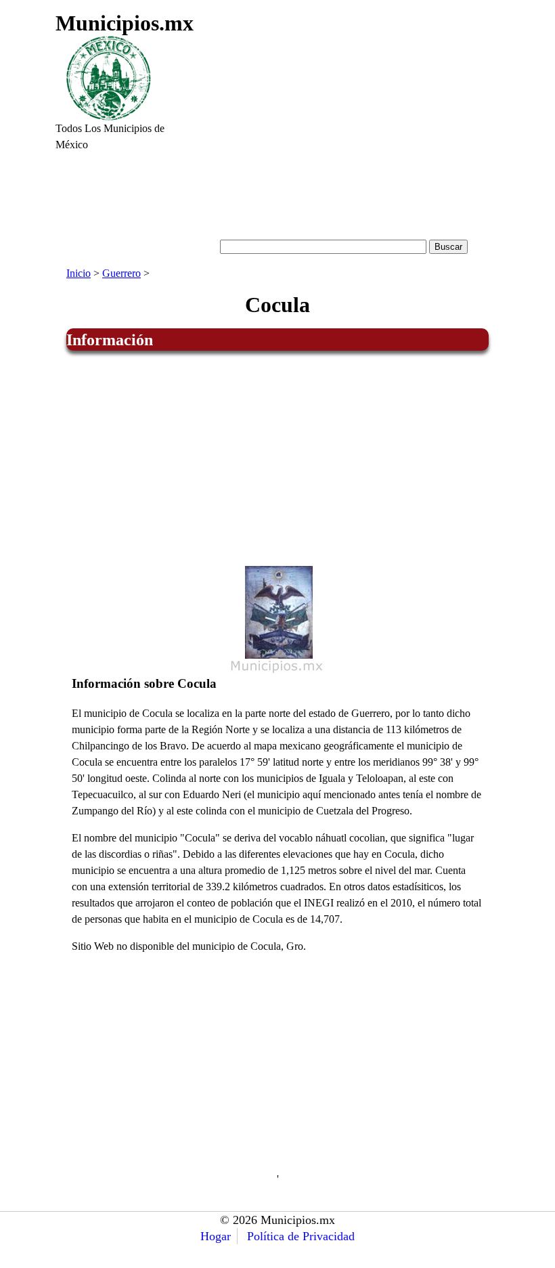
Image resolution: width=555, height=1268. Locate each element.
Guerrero (121, 273)
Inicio (78, 273)
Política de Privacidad (301, 1236)
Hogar (215, 1236)
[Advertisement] (344, 132)
